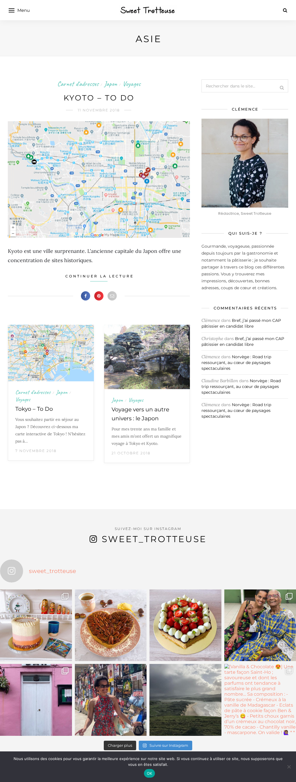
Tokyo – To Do (34, 409)
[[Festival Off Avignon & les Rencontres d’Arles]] (111, 700)
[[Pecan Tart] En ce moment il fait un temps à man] (111, 625)
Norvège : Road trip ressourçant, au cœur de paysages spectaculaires (236, 362)
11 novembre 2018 (99, 110)
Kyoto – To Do (99, 97)
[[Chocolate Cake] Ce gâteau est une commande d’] (36, 625)
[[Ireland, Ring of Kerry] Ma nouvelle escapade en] (36, 700)
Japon (110, 83)
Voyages (131, 83)
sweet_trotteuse (154, 539)
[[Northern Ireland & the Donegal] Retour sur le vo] (185, 700)
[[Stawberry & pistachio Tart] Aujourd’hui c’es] (185, 625)
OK (149, 773)
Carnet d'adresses (78, 83)
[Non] (289, 767)
